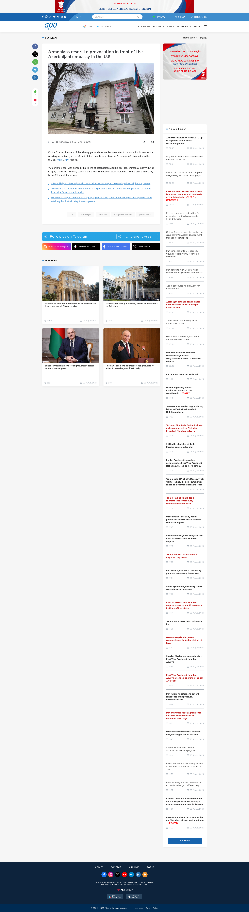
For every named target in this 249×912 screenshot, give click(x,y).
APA (67, 159)
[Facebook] (43, 16)
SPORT (197, 26)
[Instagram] (46, 16)
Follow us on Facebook (117, 247)
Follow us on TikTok (86, 247)
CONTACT (116, 867)
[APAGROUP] (124, 890)
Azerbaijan (86, 214)
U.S (71, 214)
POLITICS (158, 26)
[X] (50, 17)
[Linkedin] (62, 17)
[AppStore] (134, 897)
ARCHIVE (134, 867)
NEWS (170, 26)
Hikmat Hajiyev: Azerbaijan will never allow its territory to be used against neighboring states (100, 183)
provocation (145, 214)
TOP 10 (150, 867)
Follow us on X (143, 247)
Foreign (202, 37)
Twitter (59, 159)
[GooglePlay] (115, 897)
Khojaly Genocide (123, 214)
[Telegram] (58, 17)
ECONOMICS (184, 26)
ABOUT (99, 867)
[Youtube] (54, 17)
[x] (117, 875)
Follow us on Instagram (58, 247)
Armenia (103, 214)
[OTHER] (204, 26)
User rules (139, 908)
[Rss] (65, 17)
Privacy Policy (152, 908)
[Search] (138, 17)
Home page (189, 38)
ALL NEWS (144, 26)
